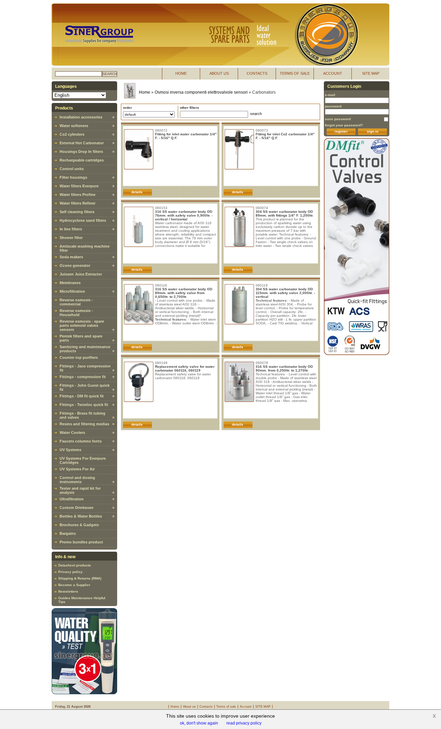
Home (144, 92)
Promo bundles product (81, 542)
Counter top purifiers (79, 357)
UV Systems (70, 450)
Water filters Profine (77, 194)
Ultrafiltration (72, 499)
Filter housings (73, 177)
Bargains (68, 533)
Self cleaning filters (77, 212)
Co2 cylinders (72, 134)
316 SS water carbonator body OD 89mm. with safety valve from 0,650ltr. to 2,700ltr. (183, 293)
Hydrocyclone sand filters (83, 220)
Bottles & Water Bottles (81, 516)
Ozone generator (75, 265)
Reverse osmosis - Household (76, 313)
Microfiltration (72, 291)
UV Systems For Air (77, 469)
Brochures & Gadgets (79, 525)
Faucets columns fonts (81, 441)
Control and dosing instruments (77, 480)
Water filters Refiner (77, 203)
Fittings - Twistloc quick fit (84, 405)
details (137, 192)
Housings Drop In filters (81, 151)
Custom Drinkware (76, 508)
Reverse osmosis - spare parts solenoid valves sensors (82, 325)
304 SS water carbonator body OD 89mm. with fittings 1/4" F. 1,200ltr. (285, 213)
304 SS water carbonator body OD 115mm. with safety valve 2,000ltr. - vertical (285, 293)
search (109, 74)
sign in (372, 131)
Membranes (70, 283)
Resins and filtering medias (84, 424)
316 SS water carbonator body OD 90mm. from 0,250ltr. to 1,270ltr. (284, 368)
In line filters (71, 229)
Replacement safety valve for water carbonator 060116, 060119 (185, 368)
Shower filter (71, 238)
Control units (72, 169)
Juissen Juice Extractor (81, 274)
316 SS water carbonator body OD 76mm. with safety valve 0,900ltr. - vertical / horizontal (184, 215)
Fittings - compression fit (83, 377)
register (341, 131)
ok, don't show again (199, 723)
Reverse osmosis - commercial (76, 302)
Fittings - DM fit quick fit (82, 396)
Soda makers (71, 257)
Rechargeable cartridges (82, 160)
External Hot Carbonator (82, 143)
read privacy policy (243, 723)
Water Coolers (72, 432)
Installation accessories (81, 117)
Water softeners (74, 126)
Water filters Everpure (79, 186)
